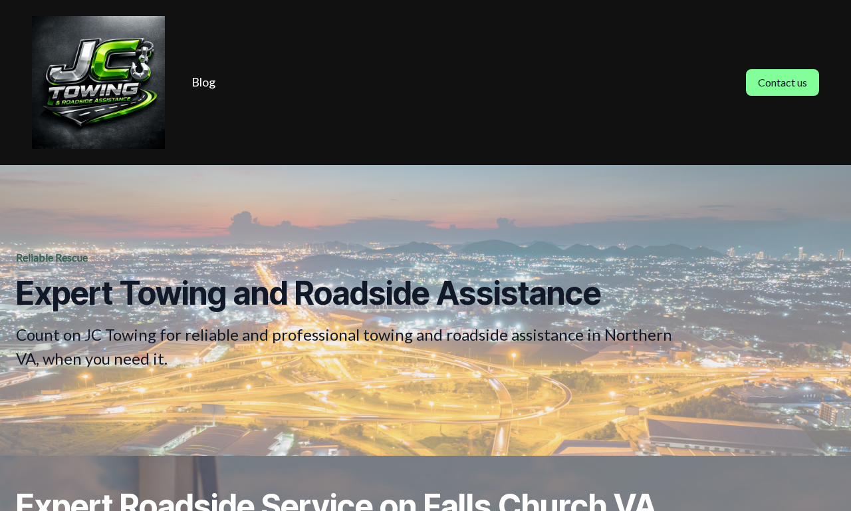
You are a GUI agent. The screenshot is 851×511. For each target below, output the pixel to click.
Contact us (782, 82)
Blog (203, 82)
